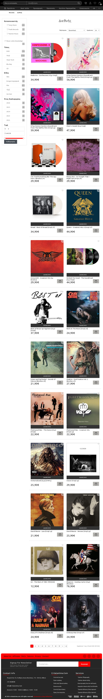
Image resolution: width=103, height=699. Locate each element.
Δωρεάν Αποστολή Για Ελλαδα (87, 686)
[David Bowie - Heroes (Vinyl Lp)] (83, 509)
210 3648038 (86, 3)
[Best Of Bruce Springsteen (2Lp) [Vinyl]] (47, 307)
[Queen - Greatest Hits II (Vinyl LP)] (83, 205)
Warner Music (13, 34)
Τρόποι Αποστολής (84, 680)
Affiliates (16, 656)
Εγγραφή (84, 664)
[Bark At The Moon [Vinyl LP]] (83, 307)
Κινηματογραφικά (13, 81)
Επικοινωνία (57, 686)
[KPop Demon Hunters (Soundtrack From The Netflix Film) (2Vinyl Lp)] (83, 53)
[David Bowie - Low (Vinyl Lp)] (47, 509)
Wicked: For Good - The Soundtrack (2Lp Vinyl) (80, 279)
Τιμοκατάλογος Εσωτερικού (87, 689)
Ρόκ (8, 85)
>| (66, 646)
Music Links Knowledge (14, 41)
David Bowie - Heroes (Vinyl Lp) (79, 531)
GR (94, 8)
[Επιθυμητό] (62, 38)
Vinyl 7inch (10, 60)
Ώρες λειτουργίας (59, 692)
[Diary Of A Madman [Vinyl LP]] (47, 611)
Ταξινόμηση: (63, 30)
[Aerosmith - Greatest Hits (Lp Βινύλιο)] (47, 256)
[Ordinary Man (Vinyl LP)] (83, 611)
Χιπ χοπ (9, 94)
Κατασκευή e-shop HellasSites (42, 696)
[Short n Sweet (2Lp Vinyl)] (83, 104)
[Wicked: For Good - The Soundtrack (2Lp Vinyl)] (83, 256)
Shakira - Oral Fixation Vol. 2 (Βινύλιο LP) (77, 380)
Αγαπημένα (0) (95, 3)
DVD (8, 51)
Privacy (38, 656)
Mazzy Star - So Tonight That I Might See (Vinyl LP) (78, 177)
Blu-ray (9, 64)
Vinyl (8, 55)
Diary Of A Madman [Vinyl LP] (42, 632)
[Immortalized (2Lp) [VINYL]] (47, 459)
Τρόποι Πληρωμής (84, 677)
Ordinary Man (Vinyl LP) (75, 632)
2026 (8, 103)
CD (8, 68)
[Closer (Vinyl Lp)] (83, 459)
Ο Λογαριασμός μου (90, 3)
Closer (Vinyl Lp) (73, 480)
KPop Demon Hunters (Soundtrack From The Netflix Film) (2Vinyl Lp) (80, 76)
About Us (7, 656)
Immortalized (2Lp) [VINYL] (41, 480)
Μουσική (11, 12)
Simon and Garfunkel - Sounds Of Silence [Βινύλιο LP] (43, 380)
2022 (8, 120)
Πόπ (8, 77)
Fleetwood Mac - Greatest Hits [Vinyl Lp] (78, 431)
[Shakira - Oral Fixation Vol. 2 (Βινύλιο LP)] (83, 357)
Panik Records (14, 29)
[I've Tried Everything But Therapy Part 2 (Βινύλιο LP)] (47, 155)
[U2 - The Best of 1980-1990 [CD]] (47, 560)
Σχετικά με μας (58, 677)
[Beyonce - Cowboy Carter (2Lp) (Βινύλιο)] (83, 560)
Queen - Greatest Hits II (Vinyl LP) (79, 227)
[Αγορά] (60, 79)
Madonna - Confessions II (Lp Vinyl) (44, 75)
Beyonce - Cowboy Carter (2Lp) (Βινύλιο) (78, 583)
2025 (8, 107)
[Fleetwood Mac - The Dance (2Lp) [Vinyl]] (47, 408)
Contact (45, 656)
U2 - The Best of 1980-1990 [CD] (43, 582)
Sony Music (13, 25)
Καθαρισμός (10, 141)
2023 (8, 116)
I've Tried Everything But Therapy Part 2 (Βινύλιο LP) (43, 177)
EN (99, 8)
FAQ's (23, 656)
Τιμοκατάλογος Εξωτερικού (87, 692)
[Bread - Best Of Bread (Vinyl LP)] (47, 205)
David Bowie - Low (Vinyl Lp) (41, 531)
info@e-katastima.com (14, 686)
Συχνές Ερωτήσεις (59, 689)
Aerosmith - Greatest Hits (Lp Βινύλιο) (42, 279)
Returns (30, 656)
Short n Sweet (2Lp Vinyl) (76, 126)
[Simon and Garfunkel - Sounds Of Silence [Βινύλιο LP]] (47, 357)
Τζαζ (8, 90)
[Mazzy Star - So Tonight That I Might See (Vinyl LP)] (83, 155)
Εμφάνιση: (90, 30)
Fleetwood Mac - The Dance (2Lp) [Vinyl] (43, 431)
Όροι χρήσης (58, 680)
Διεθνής (19, 12)
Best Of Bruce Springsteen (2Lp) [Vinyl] (43, 329)
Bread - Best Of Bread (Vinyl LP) (43, 227)
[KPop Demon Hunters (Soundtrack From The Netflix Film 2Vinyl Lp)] (47, 104)
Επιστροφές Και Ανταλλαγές (87, 683)
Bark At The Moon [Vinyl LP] (77, 328)
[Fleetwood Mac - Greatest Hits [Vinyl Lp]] (83, 408)
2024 (8, 111)
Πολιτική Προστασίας (60, 683)
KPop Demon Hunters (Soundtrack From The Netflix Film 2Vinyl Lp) (44, 127)
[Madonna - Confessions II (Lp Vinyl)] (47, 53)
